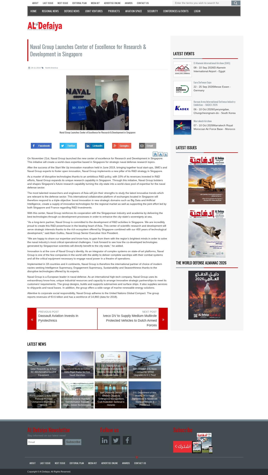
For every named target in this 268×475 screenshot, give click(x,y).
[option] (97, 105)
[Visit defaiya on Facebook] (41, 144)
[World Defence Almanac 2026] (207, 295)
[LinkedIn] (104, 440)
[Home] (44, 26)
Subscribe (193, 443)
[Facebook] (127, 440)
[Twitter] (116, 440)
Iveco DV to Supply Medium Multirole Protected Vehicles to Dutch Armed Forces (130, 320)
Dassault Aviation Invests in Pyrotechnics (58, 318)
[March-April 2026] (207, 181)
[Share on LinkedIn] (94, 144)
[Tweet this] (68, 144)
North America (51, 68)
